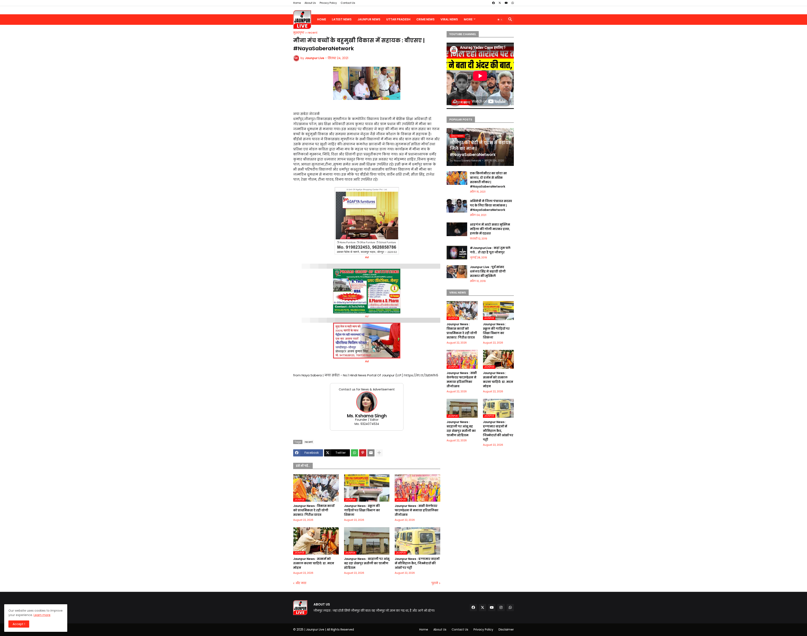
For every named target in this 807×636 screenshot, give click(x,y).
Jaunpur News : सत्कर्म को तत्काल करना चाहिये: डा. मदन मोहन (313, 563)
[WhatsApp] (354, 452)
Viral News (449, 19)
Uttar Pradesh (398, 19)
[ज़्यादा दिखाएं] (379, 452)
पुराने (434, 583)
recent (313, 32)
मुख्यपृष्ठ (298, 32)
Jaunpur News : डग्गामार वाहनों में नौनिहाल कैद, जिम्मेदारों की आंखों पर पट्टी (417, 563)
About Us (310, 3)
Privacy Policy (328, 3)
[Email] (370, 452)
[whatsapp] (513, 3)
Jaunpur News (368, 19)
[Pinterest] (362, 452)
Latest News (342, 19)
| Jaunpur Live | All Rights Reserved (329, 629)
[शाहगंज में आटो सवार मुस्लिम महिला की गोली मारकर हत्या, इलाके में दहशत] (457, 229)
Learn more (42, 615)
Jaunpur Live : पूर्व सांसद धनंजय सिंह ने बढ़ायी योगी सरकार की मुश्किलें (488, 271)
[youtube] (506, 3)
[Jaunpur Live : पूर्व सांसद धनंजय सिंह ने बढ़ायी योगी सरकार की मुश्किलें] (457, 272)
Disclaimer (506, 629)
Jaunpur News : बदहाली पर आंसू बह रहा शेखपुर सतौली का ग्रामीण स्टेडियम (366, 563)
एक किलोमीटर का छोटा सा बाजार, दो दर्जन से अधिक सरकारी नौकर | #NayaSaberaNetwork (488, 180)
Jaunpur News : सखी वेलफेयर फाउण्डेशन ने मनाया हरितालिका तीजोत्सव (416, 510)
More (468, 19)
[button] (500, 19)
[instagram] (501, 607)
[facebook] (493, 3)
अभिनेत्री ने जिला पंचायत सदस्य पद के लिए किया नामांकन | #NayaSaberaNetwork (491, 205)
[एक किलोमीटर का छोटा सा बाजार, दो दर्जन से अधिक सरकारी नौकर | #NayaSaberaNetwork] (457, 178)
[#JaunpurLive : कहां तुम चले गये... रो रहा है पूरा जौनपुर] (457, 252)
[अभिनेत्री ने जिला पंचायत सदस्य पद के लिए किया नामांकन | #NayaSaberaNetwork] (457, 206)
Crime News (425, 19)
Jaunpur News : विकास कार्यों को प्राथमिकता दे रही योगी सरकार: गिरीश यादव (314, 510)
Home (297, 3)
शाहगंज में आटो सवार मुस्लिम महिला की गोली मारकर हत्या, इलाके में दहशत (490, 228)
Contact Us (348, 3)
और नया (300, 583)
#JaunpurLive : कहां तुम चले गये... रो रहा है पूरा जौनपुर (490, 250)
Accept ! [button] (19, 624)
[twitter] (499, 3)
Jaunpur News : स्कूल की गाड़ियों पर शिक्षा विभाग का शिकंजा (362, 510)
